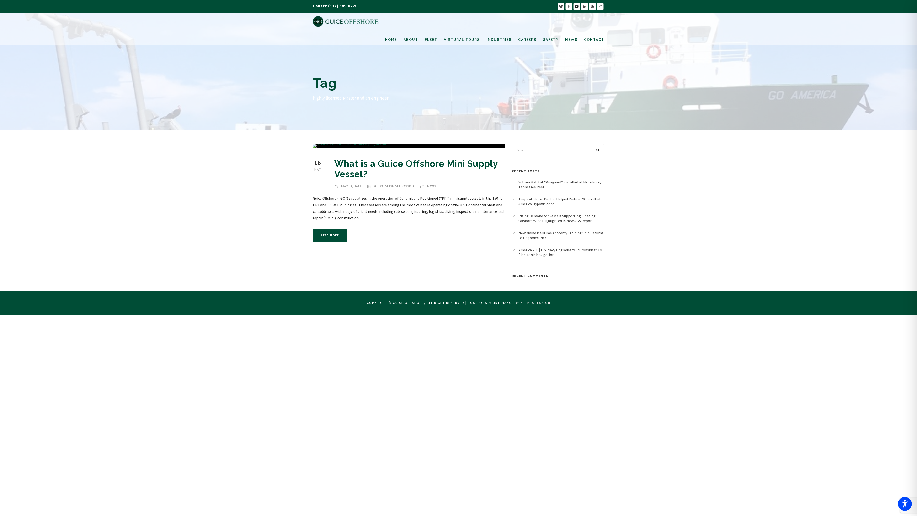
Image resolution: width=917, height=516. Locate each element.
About (411, 40)
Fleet (431, 40)
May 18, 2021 (351, 186)
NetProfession (535, 303)
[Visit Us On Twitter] (561, 6)
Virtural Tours (462, 40)
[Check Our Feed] (592, 6)
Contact (594, 40)
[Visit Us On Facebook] (569, 6)
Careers (527, 40)
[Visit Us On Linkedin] (584, 6)
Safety (551, 40)
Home (391, 40)
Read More (330, 235)
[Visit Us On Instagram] (600, 6)
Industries (499, 40)
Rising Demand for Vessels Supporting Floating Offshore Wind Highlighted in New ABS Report (557, 218)
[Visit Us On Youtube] (577, 6)
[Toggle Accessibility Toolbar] (904, 503)
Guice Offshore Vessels (394, 186)
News (571, 40)
